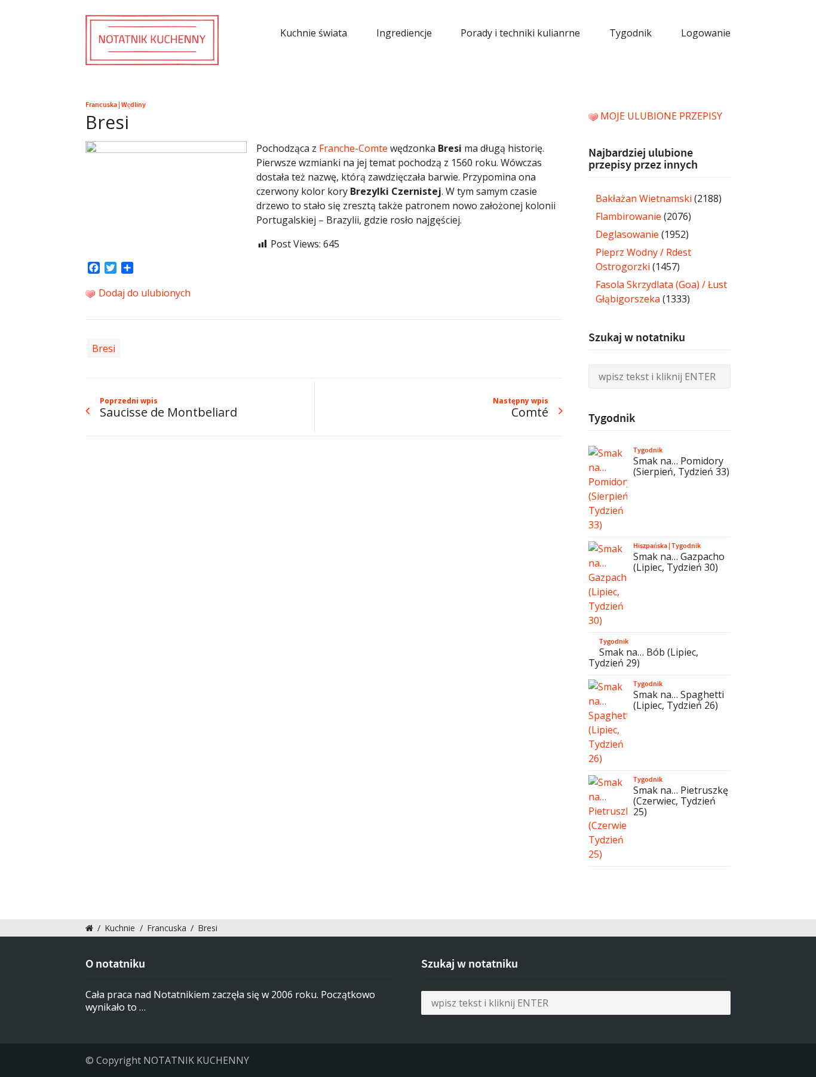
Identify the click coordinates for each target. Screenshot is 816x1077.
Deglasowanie (627, 234)
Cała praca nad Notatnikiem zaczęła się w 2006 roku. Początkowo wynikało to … (230, 1001)
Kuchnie (120, 928)
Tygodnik (630, 32)
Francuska (101, 104)
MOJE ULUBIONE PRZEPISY (661, 116)
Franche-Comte (353, 148)
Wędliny (133, 104)
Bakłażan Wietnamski (644, 198)
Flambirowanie (628, 216)
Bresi (103, 348)
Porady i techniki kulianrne (520, 32)
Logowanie (706, 32)
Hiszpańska (650, 545)
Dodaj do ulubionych (143, 292)
